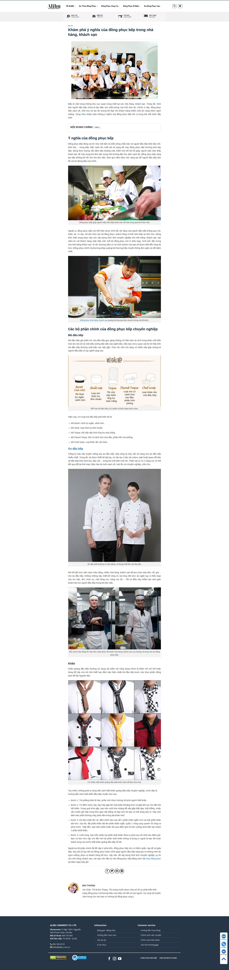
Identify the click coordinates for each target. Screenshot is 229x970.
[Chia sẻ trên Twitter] (112, 871)
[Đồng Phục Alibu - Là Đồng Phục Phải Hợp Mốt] (54, 6)
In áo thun (101, 944)
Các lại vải (101, 940)
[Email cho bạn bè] (117, 871)
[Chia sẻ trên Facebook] (107, 871)
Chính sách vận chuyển (151, 935)
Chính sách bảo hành (150, 940)
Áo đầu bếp (75, 448)
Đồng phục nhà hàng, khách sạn (94, 320)
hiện (97, 127)
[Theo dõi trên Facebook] (109, 959)
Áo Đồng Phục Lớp (152, 6)
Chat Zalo (223, 939)
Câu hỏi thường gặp (150, 944)
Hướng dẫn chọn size (106, 935)
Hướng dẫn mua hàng (150, 930)
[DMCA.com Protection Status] (58, 957)
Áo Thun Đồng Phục (87, 6)
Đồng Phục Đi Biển (131, 6)
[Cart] (180, 6)
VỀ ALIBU (70, 6)
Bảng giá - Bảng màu (106, 930)
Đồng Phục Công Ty (109, 6)
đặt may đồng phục (152, 858)
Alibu (83, 114)
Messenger (224, 954)
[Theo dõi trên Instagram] (114, 959)
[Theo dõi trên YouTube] (119, 959)
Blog (70, 26)
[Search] (174, 6)
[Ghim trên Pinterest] (122, 871)
